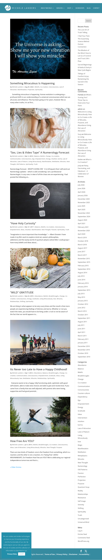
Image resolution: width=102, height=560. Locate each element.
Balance (37, 156)
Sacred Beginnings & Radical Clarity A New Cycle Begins (85, 67)
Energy (48, 159)
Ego (33, 159)
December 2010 (84, 346)
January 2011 (83, 343)
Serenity (81, 505)
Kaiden (80, 159)
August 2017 (82, 248)
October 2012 (83, 304)
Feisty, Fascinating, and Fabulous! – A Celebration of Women (84, 171)
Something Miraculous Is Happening (32, 83)
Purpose (59, 447)
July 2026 (81, 185)
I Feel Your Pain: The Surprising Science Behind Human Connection (84, 41)
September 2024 (84, 216)
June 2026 (81, 188)
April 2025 (81, 209)
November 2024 (84, 213)
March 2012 (82, 311)
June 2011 (81, 329)
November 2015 (84, 258)
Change (48, 156)
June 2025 (81, 206)
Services (59, 8)
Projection (31, 90)
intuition (54, 159)
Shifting (22, 301)
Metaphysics (82, 456)
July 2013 (81, 293)
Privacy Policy (62, 554)
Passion (54, 230)
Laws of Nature (23, 161)
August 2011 (82, 322)
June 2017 (81, 251)
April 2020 (81, 234)
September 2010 (84, 357)
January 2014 (83, 287)
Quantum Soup (83, 487)
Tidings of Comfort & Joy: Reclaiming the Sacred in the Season (83, 79)
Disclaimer (73, 554)
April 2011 (81, 332)
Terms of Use (50, 554)
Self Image (82, 501)
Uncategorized (83, 519)
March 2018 (82, 244)
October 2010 (83, 353)
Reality (80, 491)
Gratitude (35, 299)
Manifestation (22, 90)
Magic (80, 445)
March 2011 (82, 336)
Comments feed (84, 538)
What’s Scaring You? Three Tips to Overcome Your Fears (84, 100)
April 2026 (81, 192)
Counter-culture (84, 393)
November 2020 (84, 230)
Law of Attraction (20, 447)
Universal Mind (83, 522)
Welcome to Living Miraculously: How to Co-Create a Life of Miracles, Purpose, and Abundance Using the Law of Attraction (85, 145)
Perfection (82, 477)
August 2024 (82, 220)
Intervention (82, 418)
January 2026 (83, 195)
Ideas (22, 230)
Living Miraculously (34, 161)
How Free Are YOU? (22, 441)
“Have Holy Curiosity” (23, 223)
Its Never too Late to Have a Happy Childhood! (38, 369)
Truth (36, 164)
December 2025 (84, 199)
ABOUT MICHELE (46, 8)
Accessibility (84, 554)
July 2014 (81, 276)
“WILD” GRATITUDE (21, 292)
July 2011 (81, 325)
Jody (79, 166)
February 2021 (83, 227)
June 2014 (81, 280)
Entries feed (82, 534)
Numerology (82, 466)
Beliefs (37, 87)
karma (60, 159)
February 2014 (83, 283)
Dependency (82, 397)
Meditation (55, 161)
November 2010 (84, 350)
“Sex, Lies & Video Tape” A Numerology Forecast (39, 152)
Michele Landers (17, 87)
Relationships (14, 301)
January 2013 (83, 301)
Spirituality (38, 90)
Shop (69, 8)
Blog (89, 8)
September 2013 (84, 290)
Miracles (63, 161)
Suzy (79, 134)
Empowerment (40, 159)
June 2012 (81, 308)
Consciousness (54, 87)
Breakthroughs (54, 296)
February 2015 (83, 266)
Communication (15, 159)
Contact (96, 8)
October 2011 (83, 315)
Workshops (80, 8)
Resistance (82, 498)
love (54, 299)
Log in (80, 531)
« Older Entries (15, 467)
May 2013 (81, 297)
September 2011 (84, 318)
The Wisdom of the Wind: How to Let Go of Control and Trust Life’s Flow (84, 55)
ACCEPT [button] (21, 554)
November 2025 (84, 202)
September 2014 (84, 269)
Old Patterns (21, 164)
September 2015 (84, 262)
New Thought (46, 230)
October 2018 (83, 241)
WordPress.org (83, 541)
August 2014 (82, 272)
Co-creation (44, 87)
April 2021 (81, 223)
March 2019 (82, 237)
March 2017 (82, 255)
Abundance (39, 296)
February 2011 (83, 339)
